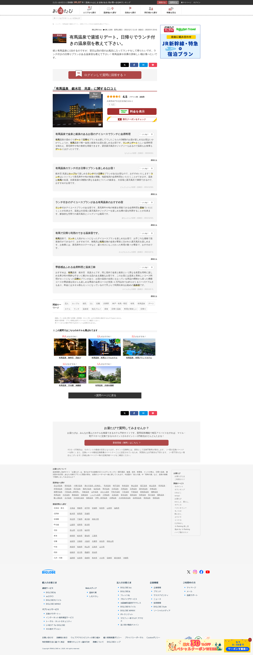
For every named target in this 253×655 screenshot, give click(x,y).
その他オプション (53, 629)
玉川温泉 (68, 498)
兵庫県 (106, 303)
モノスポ (178, 511)
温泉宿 (85, 309)
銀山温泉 (152, 486)
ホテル (67, 309)
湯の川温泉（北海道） (93, 486)
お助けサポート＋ (53, 613)
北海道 (72, 508)
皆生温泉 (124, 495)
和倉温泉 (85, 492)
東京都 (87, 519)
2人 (91, 303)
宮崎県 (109, 558)
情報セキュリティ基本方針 (78, 641)
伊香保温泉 (58, 489)
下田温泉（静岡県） (72, 492)
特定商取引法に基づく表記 (53, 641)
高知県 (94, 552)
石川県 (79, 530)
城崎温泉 (154, 492)
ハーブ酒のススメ (181, 532)
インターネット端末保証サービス (60, 617)
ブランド (157, 591)
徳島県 (72, 552)
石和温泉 (133, 489)
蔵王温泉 (143, 486)
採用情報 (157, 602)
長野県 (79, 525)
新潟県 (87, 525)
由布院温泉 (137, 498)
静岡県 (72, 536)
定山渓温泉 (58, 486)
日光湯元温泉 (79, 498)
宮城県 (94, 508)
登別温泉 (68, 486)
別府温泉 (142, 495)
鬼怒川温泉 (87, 489)
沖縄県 (125, 558)
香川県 (79, 552)
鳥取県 (72, 547)
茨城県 (87, 514)
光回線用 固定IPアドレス (130, 602)
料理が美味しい (130, 309)
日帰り (143, 309)
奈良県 (101, 541)
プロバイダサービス (128, 599)
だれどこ (178, 493)
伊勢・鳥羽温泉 (101, 498)
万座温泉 (68, 489)
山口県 (101, 547)
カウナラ (178, 517)
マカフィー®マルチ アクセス (131, 619)
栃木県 (72, 514)
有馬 (132, 303)
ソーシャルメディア (162, 610)
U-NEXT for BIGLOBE (55, 625)
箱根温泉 (89, 498)
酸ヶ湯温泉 (58, 498)
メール (189, 591)
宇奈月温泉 (115, 492)
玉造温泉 (115, 495)
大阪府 (87, 541)
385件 (142, 97)
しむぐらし (93, 596)
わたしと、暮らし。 (182, 502)
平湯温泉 (134, 492)
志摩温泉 (113, 498)
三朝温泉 (106, 495)
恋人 (67, 303)
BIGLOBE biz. (126, 587)
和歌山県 (110, 541)
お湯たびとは (180, 476)
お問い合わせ (47, 637)
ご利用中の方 (189, 582)
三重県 (94, 536)
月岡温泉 (124, 489)
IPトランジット (126, 614)
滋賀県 (72, 541)
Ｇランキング (180, 489)
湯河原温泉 (143, 489)
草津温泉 (161, 486)
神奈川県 (95, 519)
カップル (75, 303)
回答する (162, 2)
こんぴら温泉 (95, 495)
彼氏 (84, 303)
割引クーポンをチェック (134, 119)
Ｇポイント (179, 486)
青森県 (79, 508)
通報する (154, 160)
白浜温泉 (66, 495)
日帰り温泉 (116, 309)
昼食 (106, 309)
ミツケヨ (178, 520)
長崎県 (87, 558)
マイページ (187, 2)
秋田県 (101, 508)
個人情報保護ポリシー (112, 637)
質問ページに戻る (106, 395)
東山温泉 (134, 486)
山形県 (109, 508)
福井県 (87, 530)
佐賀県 (79, 558)
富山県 (72, 530)
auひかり (50, 596)
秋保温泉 (125, 486)
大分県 (101, 558)
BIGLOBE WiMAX (53, 604)
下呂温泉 (125, 492)
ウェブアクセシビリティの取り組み (85, 637)
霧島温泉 (160, 495)
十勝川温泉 (78, 486)
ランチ (76, 309)
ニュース (157, 599)
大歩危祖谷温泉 (125, 498)
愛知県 (87, 536)
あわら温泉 (104, 492)
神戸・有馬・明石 (119, 303)
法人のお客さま (124, 582)
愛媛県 (87, 552)
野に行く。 (179, 514)
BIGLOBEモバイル (53, 600)
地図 (112, 104)
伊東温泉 (153, 489)
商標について (98, 641)
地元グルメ (96, 309)
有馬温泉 (141, 303)
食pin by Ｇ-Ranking (182, 529)
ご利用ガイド (180, 479)
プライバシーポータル (134, 637)
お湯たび (178, 499)
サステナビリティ (161, 595)
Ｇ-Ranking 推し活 (182, 526)
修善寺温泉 (58, 492)
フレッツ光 (125, 595)
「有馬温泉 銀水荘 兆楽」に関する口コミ (85, 88)
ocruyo (177, 496)
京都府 (79, 541)
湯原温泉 (133, 495)
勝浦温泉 (75, 495)
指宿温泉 (156, 498)
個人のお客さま (49, 582)
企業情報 (154, 582)
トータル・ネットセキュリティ (59, 621)
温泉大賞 (93, 592)
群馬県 (79, 514)
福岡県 (72, 558)
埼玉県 (72, 519)
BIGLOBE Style (160, 606)
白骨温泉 (115, 489)
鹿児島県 (117, 558)
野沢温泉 (106, 489)
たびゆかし (179, 523)
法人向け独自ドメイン (129, 624)
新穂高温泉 (144, 492)
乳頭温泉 (107, 486)
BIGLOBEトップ (113, 641)
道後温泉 (84, 495)
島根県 (79, 547)
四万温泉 (77, 489)
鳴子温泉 (116, 486)
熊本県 (94, 558)
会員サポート (192, 595)
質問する (173, 2)
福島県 (116, 508)
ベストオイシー (181, 508)
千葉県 (79, 519)
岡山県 (87, 547)
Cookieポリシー (153, 637)
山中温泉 (94, 492)
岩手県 (87, 508)
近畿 (98, 303)
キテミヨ (178, 505)
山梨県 (72, 525)
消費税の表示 (61, 637)
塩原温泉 (97, 489)
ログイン (196, 2)
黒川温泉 (151, 495)
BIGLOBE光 (51, 592)
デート (151, 303)
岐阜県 (79, 536)
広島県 (94, 547)
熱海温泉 (147, 498)
